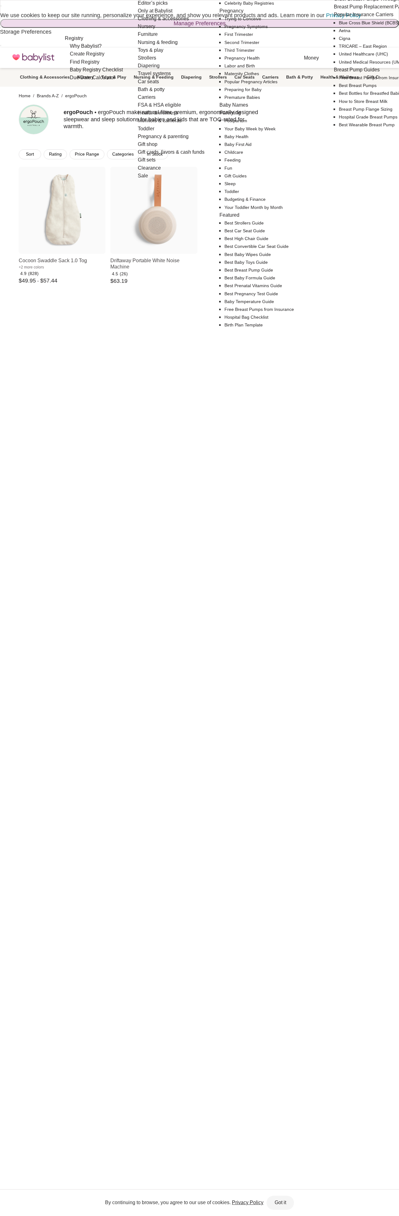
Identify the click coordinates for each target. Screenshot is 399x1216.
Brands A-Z (48, 95)
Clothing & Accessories (45, 77)
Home (25, 95)
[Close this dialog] (1, 6)
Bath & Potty (299, 77)
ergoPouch (76, 95)
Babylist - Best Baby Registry (33, 58)
